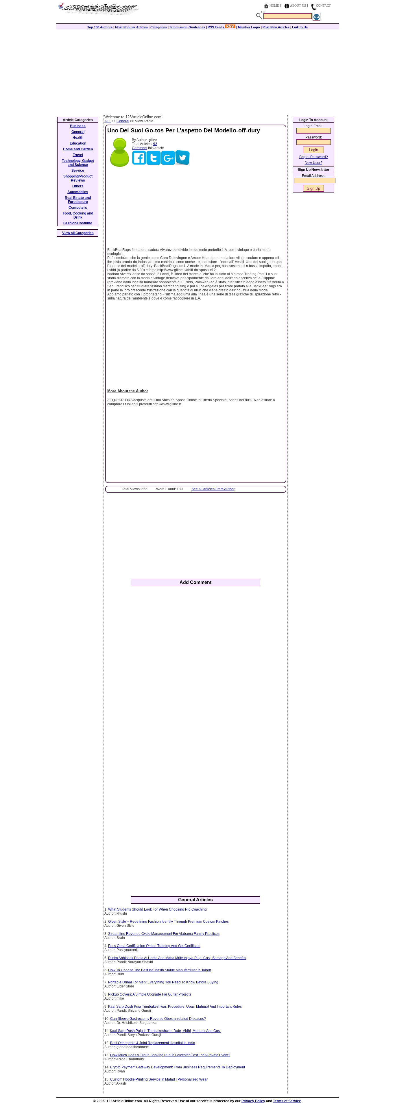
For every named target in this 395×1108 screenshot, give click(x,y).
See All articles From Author (213, 489)
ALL (107, 121)
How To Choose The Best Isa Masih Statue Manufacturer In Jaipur (159, 970)
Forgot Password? (313, 157)
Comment (139, 148)
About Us (298, 5)
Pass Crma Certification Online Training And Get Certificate (154, 946)
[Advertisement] (197, 71)
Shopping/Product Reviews (78, 178)
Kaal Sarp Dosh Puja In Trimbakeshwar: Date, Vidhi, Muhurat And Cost (165, 1031)
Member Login (249, 27)
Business (78, 126)
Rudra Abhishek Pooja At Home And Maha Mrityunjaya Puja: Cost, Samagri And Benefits (177, 958)
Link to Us (300, 27)
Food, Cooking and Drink (78, 215)
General (123, 121)
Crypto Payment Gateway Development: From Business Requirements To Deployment (177, 1067)
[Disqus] (195, 666)
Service (77, 171)
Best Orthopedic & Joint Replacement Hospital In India (152, 1043)
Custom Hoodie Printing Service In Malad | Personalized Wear (159, 1079)
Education (78, 143)
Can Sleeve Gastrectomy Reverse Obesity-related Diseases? (158, 1019)
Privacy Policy (253, 1101)
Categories (158, 27)
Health (78, 138)
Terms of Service (287, 1101)
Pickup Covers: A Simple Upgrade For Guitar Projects (149, 994)
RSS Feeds (216, 27)
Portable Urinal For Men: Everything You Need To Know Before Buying (163, 982)
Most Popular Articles (131, 27)
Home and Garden (78, 149)
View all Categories (78, 233)
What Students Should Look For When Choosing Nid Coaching (157, 909)
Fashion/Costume (77, 223)
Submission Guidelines (187, 27)
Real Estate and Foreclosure (78, 200)
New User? (313, 163)
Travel (78, 155)
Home (274, 5)
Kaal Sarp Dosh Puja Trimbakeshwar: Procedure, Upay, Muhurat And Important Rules (175, 1007)
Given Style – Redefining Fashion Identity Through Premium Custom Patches (168, 922)
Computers (78, 208)
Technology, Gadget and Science (78, 163)
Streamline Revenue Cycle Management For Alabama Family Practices (163, 934)
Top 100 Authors (99, 27)
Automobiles (77, 192)
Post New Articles (276, 27)
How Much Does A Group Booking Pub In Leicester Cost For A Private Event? (170, 1055)
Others (78, 186)
